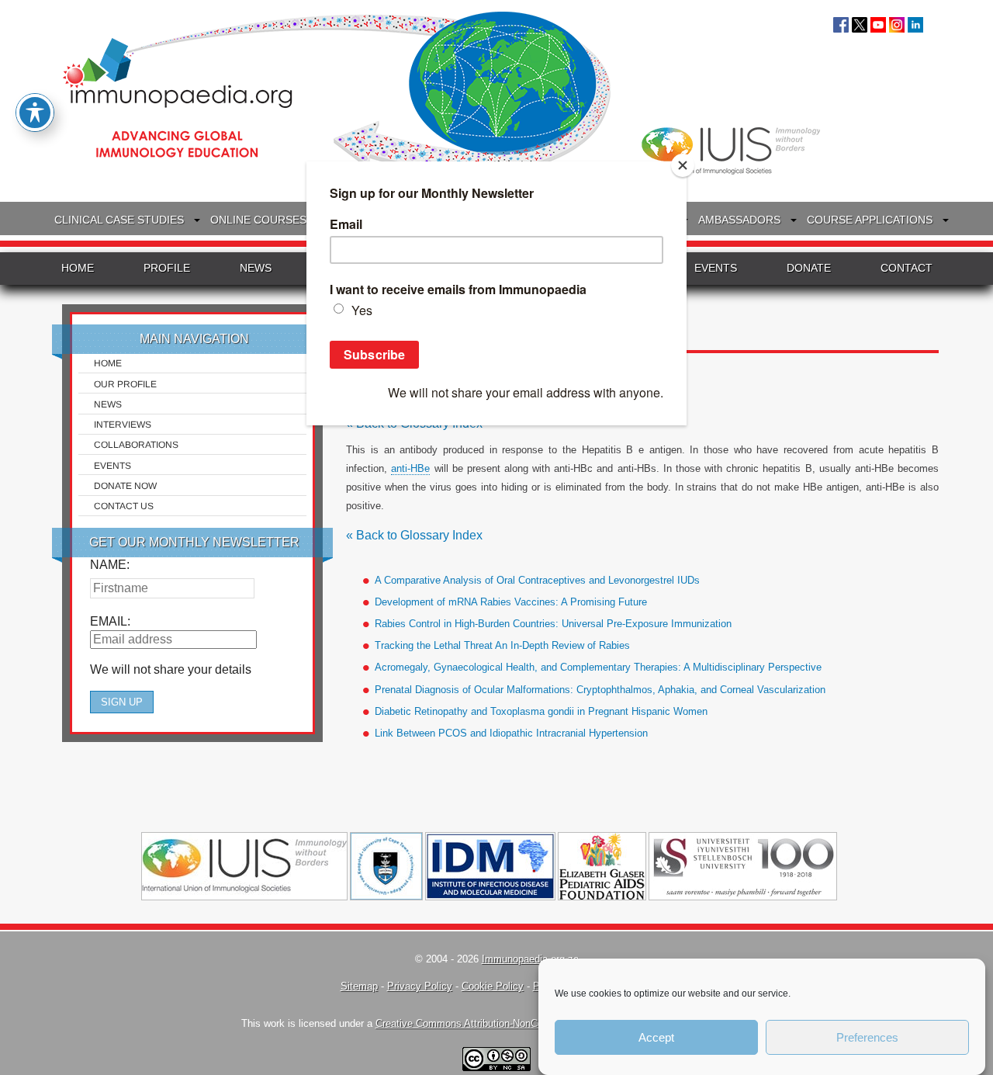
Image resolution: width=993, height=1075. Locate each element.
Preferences (867, 1037)
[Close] (682, 165)
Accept (656, 1037)
